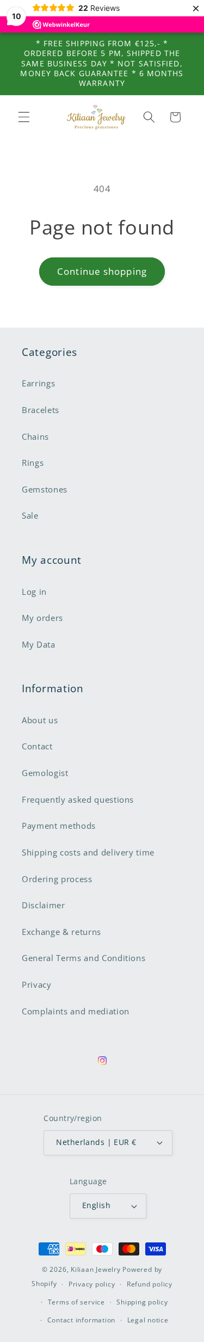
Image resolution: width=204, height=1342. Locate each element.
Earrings (38, 383)
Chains (35, 436)
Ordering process (57, 879)
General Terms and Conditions (83, 958)
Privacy (37, 984)
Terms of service (76, 1302)
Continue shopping (102, 271)
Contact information (81, 1320)
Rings (33, 463)
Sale (30, 515)
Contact (37, 746)
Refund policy (149, 1284)
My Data (38, 644)
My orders (42, 618)
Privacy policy (92, 1284)
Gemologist (45, 773)
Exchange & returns (61, 932)
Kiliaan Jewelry (96, 1269)
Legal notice (148, 1320)
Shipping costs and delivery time (88, 852)
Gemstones (44, 489)
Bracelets (40, 410)
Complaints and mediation (75, 1011)
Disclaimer (43, 905)
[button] (24, 117)
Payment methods (59, 826)
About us (40, 720)
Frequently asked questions (78, 799)
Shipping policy (142, 1302)
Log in (34, 592)
